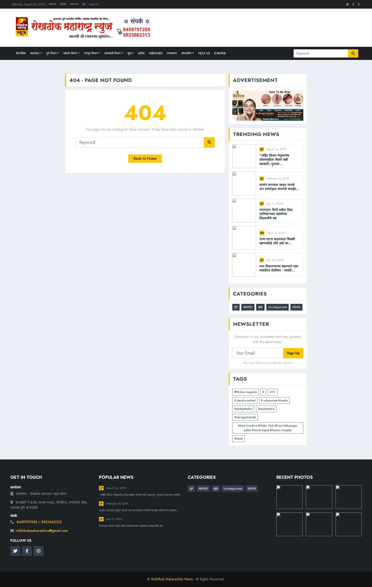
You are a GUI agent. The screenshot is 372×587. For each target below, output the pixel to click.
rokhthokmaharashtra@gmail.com (42, 530)
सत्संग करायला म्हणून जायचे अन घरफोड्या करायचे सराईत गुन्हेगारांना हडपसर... (139, 510)
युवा (83, 4)
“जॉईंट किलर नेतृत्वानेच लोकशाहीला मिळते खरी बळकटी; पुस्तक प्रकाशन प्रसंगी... (140, 495)
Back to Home (145, 158)
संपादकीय (186, 53)
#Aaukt (238, 438)
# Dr (273, 392)
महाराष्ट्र (34, 53)
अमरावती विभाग (112, 53)
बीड (262, 233)
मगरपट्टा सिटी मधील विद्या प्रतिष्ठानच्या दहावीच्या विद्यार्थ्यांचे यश (276, 214)
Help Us (93, 4)
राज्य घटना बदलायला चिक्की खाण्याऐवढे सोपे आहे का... (277, 241)
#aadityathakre (243, 409)
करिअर (52, 4)
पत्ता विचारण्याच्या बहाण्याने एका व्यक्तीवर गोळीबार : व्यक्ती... (278, 268)
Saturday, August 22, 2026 (28, 4)
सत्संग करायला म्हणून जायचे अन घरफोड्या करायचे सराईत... (279, 187)
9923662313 (51, 522)
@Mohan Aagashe (245, 392)
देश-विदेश (21, 53)
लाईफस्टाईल (156, 53)
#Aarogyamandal (245, 417)
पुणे (261, 149)
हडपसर (296, 307)
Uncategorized (277, 307)
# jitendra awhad (244, 400)
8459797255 (27, 522)
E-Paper (220, 53)
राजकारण (172, 53)
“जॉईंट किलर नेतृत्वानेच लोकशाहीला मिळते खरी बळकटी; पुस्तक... (274, 159)
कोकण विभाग (70, 53)
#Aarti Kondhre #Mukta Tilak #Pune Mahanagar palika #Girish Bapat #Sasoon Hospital (268, 427)
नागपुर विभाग (91, 53)
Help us (204, 53)
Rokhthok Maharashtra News (172, 579)
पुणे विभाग (51, 53)
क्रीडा (63, 4)
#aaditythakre (266, 409)
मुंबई (260, 307)
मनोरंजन (74, 4)
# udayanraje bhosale (274, 400)
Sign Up (293, 353)
